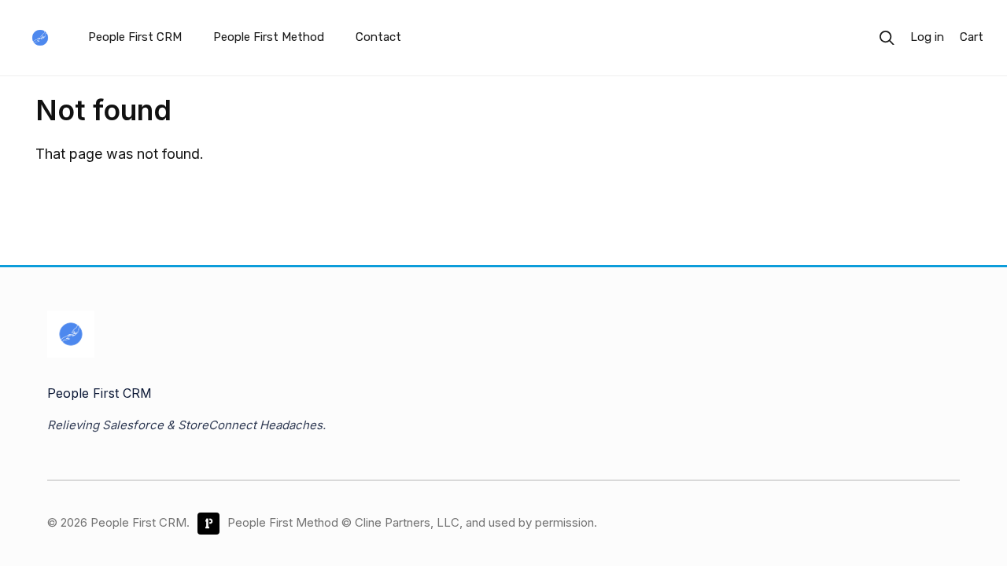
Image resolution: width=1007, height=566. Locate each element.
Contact (378, 37)
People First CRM (135, 37)
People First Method (268, 37)
